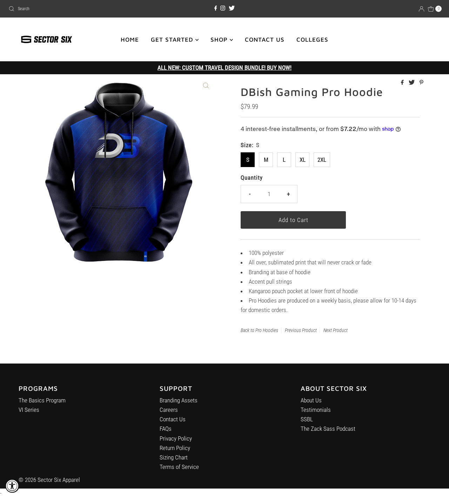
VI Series (29, 409)
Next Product (335, 330)
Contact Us (173, 419)
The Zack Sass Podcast (328, 428)
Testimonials (316, 409)
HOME (130, 39)
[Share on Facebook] (403, 82)
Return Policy (175, 447)
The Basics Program (42, 400)
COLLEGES (312, 39)
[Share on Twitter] (412, 82)
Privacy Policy (176, 438)
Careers (169, 409)
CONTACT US (264, 39)
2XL (321, 159)
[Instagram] (222, 8)
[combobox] (77, 9)
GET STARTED (173, 39)
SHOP (220, 39)
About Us (311, 400)
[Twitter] (232, 8)
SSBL (307, 419)
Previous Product (301, 330)
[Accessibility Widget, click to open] (12, 486)
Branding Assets (178, 400)
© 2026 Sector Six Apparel (49, 479)
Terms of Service (179, 466)
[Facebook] (215, 8)
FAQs (166, 428)
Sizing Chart (174, 457)
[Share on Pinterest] (421, 82)
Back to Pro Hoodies (259, 330)
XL (303, 159)
